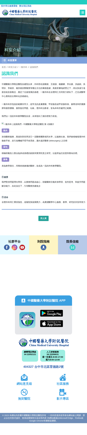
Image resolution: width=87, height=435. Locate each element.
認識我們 (34, 67)
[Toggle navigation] (82, 12)
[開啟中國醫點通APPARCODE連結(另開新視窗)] (27, 320)
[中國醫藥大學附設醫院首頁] (19, 12)
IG (14, 247)
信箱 (72, 247)
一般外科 (23, 67)
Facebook (7, 247)
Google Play (51, 315)
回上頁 (43, 218)
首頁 (4, 67)
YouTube (22, 247)
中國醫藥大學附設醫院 (43, 343)
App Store (51, 325)
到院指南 (43, 247)
